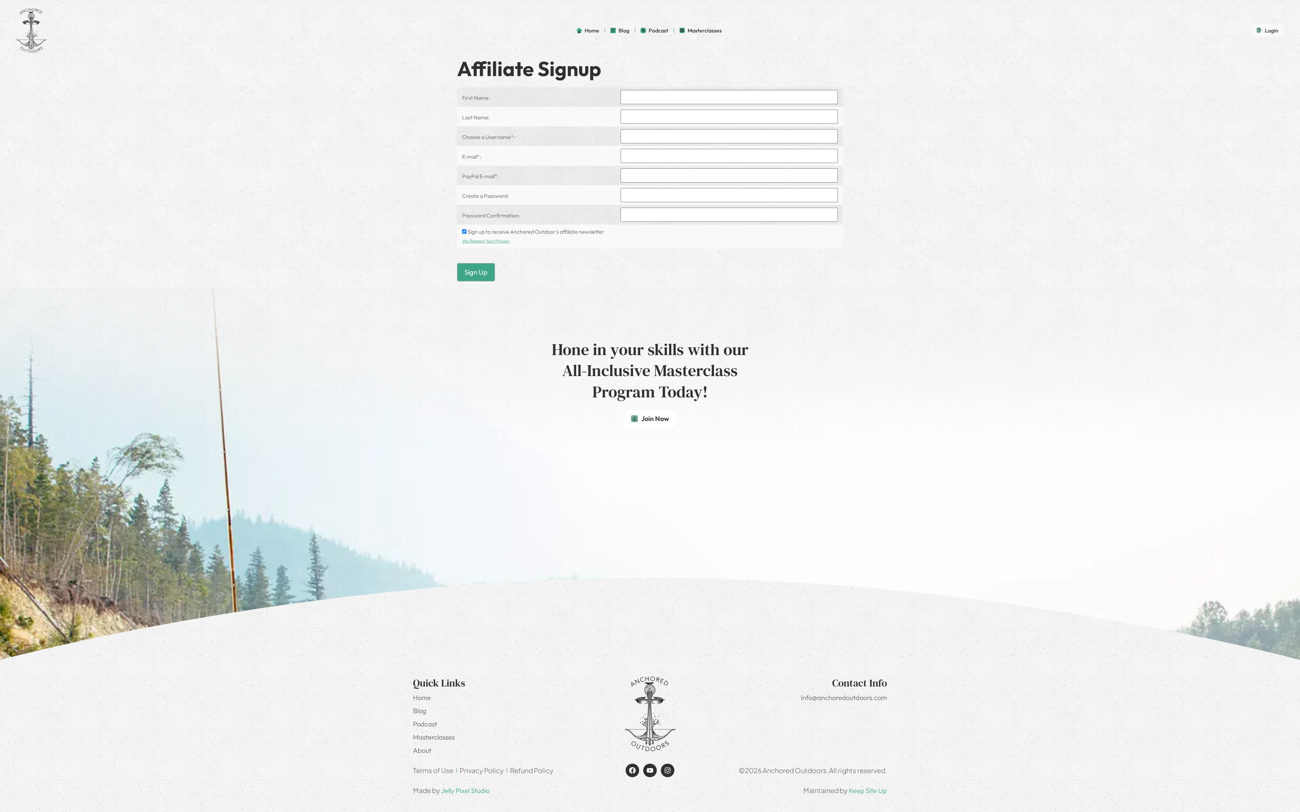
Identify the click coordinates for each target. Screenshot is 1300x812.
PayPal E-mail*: (481, 176)
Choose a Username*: (489, 137)
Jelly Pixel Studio (465, 790)
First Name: (476, 97)
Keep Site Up (868, 790)
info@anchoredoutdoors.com (844, 697)
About (422, 750)
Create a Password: (486, 196)
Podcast (425, 724)
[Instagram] (667, 770)
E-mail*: (472, 156)
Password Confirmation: (491, 215)
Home (422, 697)
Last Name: (476, 117)
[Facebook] (632, 770)
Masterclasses (434, 737)
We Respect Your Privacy (486, 240)
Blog (420, 710)
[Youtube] (650, 770)
